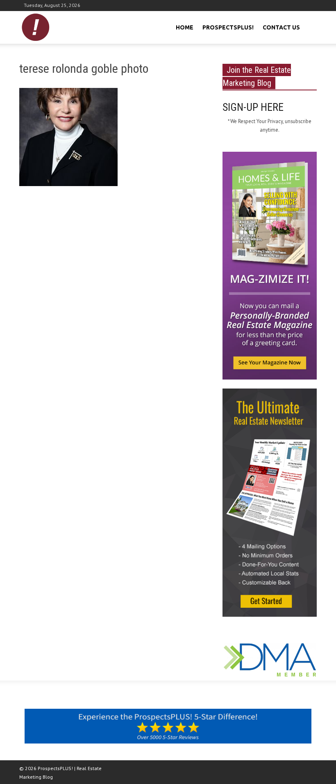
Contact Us (281, 27)
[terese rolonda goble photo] (68, 138)
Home (184, 27)
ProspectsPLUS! (228, 27)
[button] (309, 26)
